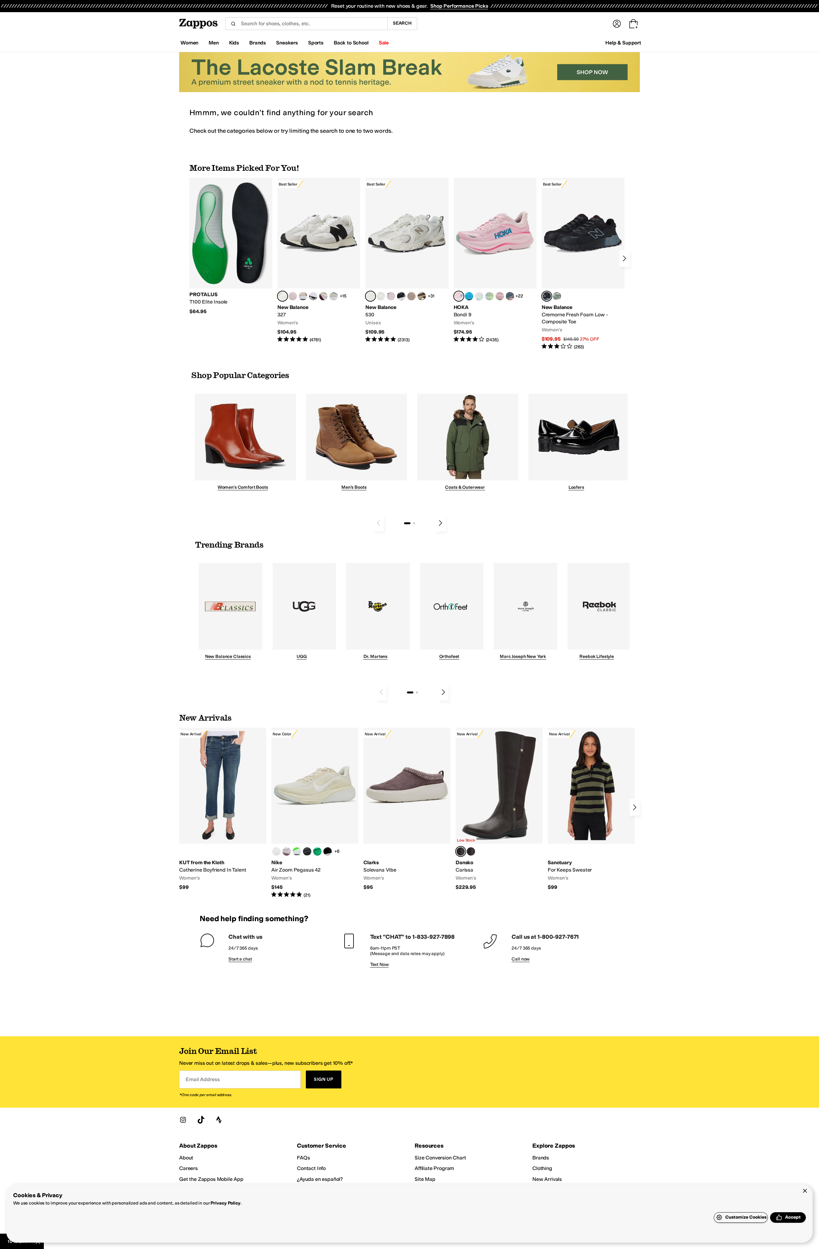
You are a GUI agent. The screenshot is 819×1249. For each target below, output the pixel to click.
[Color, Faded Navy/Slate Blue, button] (510, 296)
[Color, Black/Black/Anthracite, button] (307, 851)
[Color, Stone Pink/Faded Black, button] (391, 296)
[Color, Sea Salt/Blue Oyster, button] (381, 296)
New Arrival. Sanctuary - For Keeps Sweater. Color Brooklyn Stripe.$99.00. (591, 809)
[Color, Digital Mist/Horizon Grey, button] (313, 296)
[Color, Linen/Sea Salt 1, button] (303, 296)
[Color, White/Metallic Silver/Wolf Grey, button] (276, 851)
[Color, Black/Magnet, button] (401, 296)
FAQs (303, 1158)
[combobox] (306, 23)
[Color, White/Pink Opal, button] (500, 296)
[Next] (624, 258)
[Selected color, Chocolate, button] (461, 851)
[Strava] (219, 1120)
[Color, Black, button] (471, 851)
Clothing (542, 1168)
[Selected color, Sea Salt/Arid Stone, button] (370, 296)
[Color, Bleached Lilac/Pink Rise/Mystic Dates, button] (287, 851)
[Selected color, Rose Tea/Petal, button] (459, 296)
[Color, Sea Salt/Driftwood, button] (411, 296)
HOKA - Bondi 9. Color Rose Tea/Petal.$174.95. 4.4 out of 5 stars (495, 260)
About (186, 1158)
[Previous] (378, 523)
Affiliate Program (434, 1168)
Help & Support (623, 43)
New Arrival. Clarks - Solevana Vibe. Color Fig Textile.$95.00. (406, 809)
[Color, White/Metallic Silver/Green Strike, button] (297, 851)
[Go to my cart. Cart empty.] (633, 23)
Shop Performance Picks (459, 6)
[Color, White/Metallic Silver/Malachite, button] (317, 851)
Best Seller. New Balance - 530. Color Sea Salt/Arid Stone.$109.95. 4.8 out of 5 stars (406, 260)
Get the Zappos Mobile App (211, 1179)
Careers (188, 1168)
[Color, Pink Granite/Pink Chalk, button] (293, 296)
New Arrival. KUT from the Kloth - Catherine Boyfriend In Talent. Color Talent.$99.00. (222, 809)
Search (402, 23)
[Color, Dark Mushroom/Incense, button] (422, 296)
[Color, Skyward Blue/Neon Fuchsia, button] (469, 296)
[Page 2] (414, 523)
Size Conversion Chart (440, 1158)
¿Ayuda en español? (320, 1179)
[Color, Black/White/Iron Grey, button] (327, 851)
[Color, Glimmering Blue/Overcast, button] (489, 296)
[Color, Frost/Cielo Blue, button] (479, 296)
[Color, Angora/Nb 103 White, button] (334, 296)
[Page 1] (407, 523)
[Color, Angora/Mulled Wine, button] (323, 296)
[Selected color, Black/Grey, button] (547, 296)
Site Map (425, 1179)
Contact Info (311, 1168)
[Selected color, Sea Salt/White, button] (282, 296)
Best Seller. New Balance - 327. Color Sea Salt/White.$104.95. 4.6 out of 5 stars (318, 260)
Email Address (202, 1079)
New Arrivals (547, 1179)
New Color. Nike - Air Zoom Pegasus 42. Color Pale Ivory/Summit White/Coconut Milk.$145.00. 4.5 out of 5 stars (314, 813)
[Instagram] (183, 1120)
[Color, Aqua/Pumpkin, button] (557, 296)
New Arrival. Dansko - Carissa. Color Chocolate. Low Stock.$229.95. (499, 809)
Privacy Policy (225, 1203)
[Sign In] (616, 23)
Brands (540, 1158)
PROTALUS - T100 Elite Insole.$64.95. (230, 246)
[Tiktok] (201, 1120)
